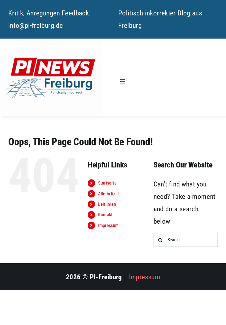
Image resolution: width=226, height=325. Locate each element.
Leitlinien (107, 204)
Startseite (107, 183)
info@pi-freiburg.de (35, 25)
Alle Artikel (108, 193)
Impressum (108, 225)
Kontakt (105, 214)
